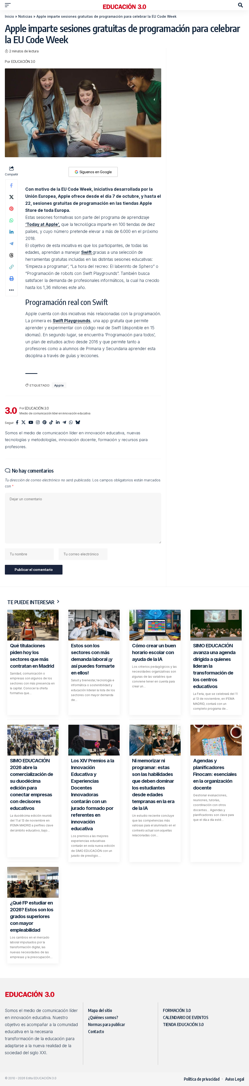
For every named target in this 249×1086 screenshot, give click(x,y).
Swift (87, 252)
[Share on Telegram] (11, 243)
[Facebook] (17, 423)
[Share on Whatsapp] (11, 220)
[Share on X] (11, 197)
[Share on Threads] (11, 255)
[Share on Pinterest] (11, 208)
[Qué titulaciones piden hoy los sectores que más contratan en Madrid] (33, 625)
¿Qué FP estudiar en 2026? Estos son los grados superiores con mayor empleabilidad (31, 916)
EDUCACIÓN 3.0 (23, 62)
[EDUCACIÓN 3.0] (124, 5)
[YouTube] (31, 423)
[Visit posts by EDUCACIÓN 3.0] (11, 410)
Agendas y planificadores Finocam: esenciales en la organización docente (215, 774)
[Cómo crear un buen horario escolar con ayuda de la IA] (155, 625)
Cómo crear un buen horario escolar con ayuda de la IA (154, 652)
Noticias (25, 16)
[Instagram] (38, 423)
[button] (9, 5)
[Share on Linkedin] (11, 232)
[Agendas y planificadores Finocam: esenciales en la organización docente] (216, 740)
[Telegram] (64, 423)
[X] (23, 423)
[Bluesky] (77, 423)
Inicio (9, 16)
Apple (59, 385)
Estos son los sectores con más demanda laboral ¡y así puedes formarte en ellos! (93, 659)
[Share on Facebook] (11, 185)
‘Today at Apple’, (42, 224)
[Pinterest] (44, 423)
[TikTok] (51, 423)
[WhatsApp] (71, 423)
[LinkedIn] (57, 423)
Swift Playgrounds (71, 320)
